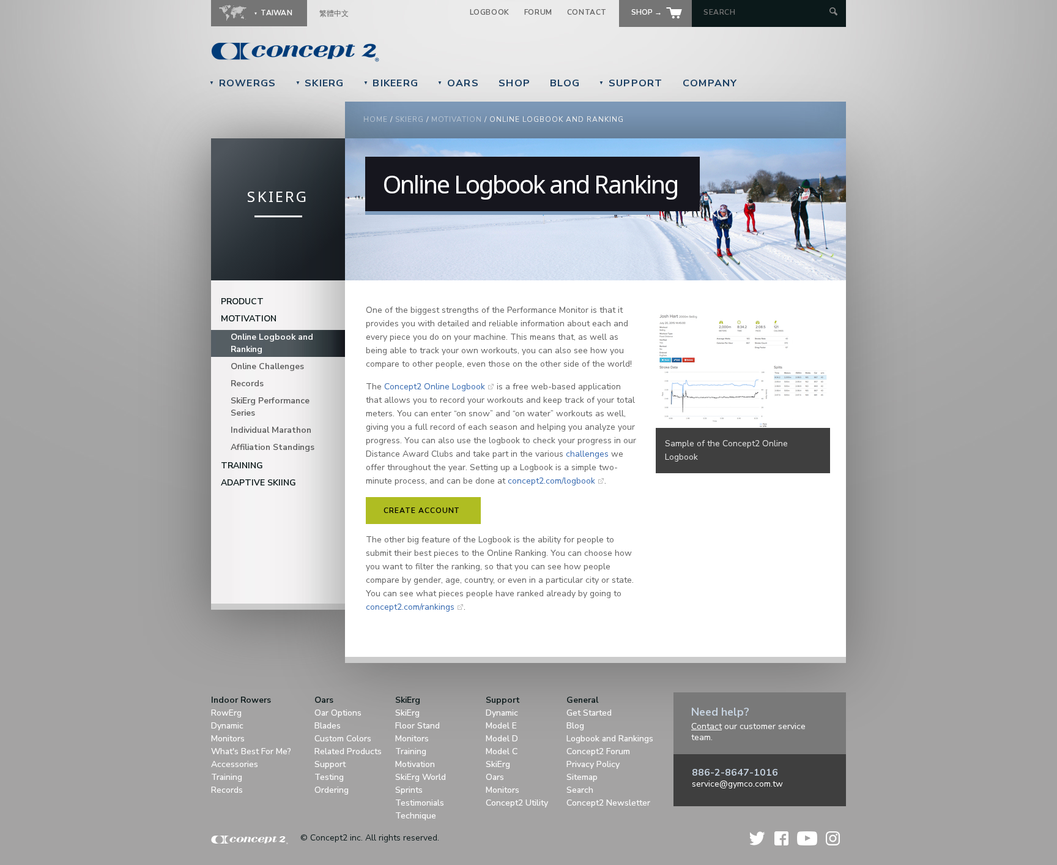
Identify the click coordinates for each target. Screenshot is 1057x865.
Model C (501, 751)
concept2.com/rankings (410, 607)
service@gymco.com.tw (737, 784)
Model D (502, 738)
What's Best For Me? (251, 751)
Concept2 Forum (598, 751)
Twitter (758, 838)
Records (247, 383)
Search (579, 790)
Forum (538, 12)
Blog (565, 83)
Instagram (833, 838)
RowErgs (242, 83)
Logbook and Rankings (609, 738)
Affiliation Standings (272, 447)
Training (242, 465)
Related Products (348, 751)
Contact (587, 12)
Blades (327, 726)
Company (710, 83)
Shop (514, 83)
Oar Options (338, 713)
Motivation (456, 119)
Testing (329, 777)
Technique (415, 816)
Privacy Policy (593, 764)
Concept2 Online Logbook (434, 386)
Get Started (589, 713)
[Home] (379, 52)
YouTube (807, 838)
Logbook (490, 12)
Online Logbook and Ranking (272, 343)
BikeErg (391, 83)
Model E (501, 726)
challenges (587, 454)
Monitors (228, 738)
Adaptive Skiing (258, 483)
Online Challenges (267, 366)
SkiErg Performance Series (270, 407)
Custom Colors (342, 738)
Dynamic (227, 726)
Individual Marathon (271, 430)
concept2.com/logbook (551, 481)
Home (375, 119)
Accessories (234, 764)
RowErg (226, 713)
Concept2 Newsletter (608, 803)
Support (631, 83)
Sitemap (582, 777)
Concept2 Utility (517, 803)
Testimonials (419, 803)
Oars (458, 83)
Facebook (781, 838)
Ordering (331, 790)
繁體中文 (334, 13)
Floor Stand (417, 726)
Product (242, 301)
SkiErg (319, 83)
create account (422, 510)
